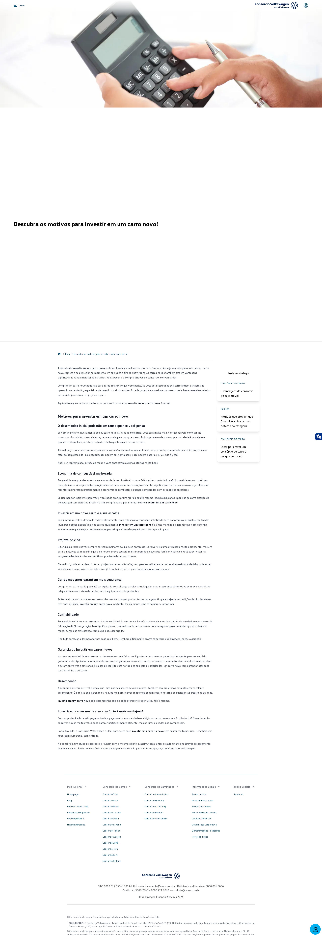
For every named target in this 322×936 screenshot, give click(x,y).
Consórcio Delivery (154, 800)
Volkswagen (65, 502)
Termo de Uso (199, 794)
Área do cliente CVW (77, 806)
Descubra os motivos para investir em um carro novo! (100, 353)
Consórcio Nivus (111, 806)
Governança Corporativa (204, 824)
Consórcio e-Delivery (155, 806)
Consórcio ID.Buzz (112, 860)
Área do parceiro (75, 818)
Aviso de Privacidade (202, 800)
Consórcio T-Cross (112, 812)
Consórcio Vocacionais (156, 818)
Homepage (72, 794)
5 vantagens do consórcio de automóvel (237, 393)
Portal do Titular (200, 836)
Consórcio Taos (110, 794)
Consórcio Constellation (156, 794)
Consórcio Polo (110, 800)
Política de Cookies (201, 806)
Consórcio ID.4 (110, 854)
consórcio (135, 432)
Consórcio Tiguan (111, 830)
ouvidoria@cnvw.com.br (185, 890)
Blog (67, 353)
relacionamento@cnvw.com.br (157, 886)
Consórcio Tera (110, 848)
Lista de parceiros (76, 824)
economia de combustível (75, 688)
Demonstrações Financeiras (206, 830)
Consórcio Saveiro (112, 824)
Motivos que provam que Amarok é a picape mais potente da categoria (237, 421)
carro (112, 661)
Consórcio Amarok (112, 836)
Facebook (238, 794)
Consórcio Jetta (110, 842)
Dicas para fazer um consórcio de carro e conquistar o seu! (233, 451)
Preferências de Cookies (204, 812)
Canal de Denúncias (201, 818)
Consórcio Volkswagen (91, 731)
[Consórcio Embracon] (59, 354)
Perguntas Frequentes (78, 812)
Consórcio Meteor (154, 812)
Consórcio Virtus (111, 818)
